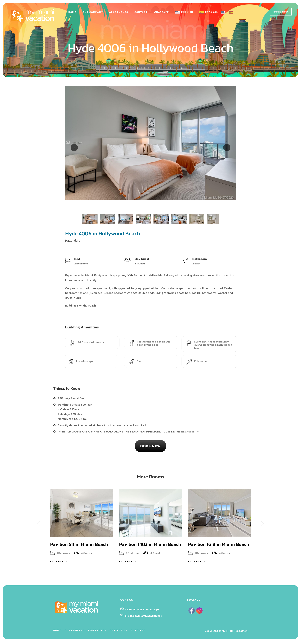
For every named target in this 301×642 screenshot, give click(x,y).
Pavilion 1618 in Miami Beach (218, 544)
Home (72, 12)
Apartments (118, 12)
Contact (141, 12)
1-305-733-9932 (134, 609)
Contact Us (118, 630)
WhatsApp (161, 12)
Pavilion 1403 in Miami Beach (150, 544)
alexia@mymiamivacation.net (143, 616)
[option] (231, 12)
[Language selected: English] (228, 12)
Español (211, 12)
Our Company (92, 12)
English (187, 12)
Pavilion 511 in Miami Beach (79, 544)
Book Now (280, 11)
